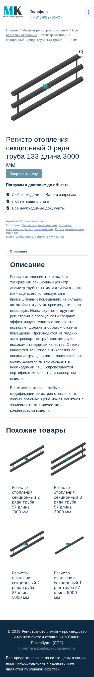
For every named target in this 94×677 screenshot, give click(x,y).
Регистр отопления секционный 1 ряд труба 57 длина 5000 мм (67, 585)
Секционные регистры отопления (40, 237)
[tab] (47, 251)
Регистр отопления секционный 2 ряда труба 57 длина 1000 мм (26, 499)
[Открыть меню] (88, 12)
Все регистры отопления (39, 225)
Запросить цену (24, 174)
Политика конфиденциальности (47, 648)
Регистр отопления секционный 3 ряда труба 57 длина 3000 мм (68, 499)
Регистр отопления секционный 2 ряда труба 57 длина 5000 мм (26, 585)
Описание (18, 251)
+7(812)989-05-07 (46, 17)
